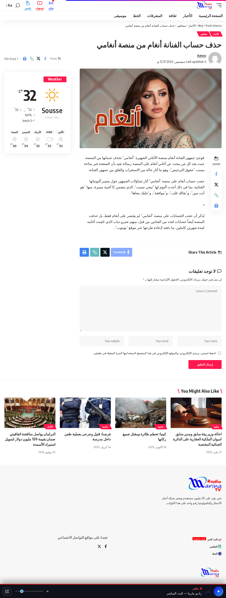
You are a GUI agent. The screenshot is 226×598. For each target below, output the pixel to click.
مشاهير (203, 34)
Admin (201, 56)
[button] (218, 5)
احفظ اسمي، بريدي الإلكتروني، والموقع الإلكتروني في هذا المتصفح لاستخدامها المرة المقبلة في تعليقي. (154, 353)
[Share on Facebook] (45, 58)
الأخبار (216, 34)
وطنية (216, 426)
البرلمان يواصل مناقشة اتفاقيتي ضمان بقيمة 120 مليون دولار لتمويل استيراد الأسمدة (30, 439)
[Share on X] (38, 58)
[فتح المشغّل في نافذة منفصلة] (7, 591)
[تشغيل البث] (218, 591)
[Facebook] (105, 547)
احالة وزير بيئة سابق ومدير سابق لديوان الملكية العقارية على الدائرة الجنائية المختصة (197, 439)
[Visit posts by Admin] (215, 58)
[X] (99, 547)
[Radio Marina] (205, 5)
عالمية (161, 426)
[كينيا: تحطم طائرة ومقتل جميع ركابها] (140, 413)
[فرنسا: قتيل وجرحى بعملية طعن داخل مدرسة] (85, 413)
